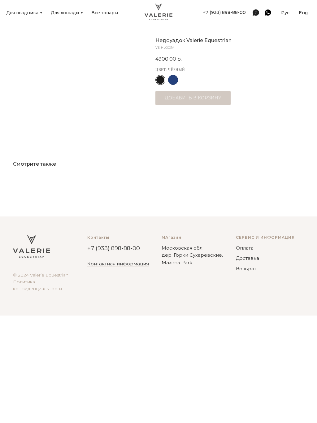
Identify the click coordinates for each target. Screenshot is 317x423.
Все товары (104, 12)
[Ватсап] (268, 12)
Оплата (245, 248)
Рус (285, 12)
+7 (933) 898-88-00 (224, 12)
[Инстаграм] (256, 12)
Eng (303, 12)
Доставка (247, 258)
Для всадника (22, 12)
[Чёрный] (160, 80)
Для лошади (65, 12)
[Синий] (173, 80)
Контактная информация (118, 264)
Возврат (246, 269)
